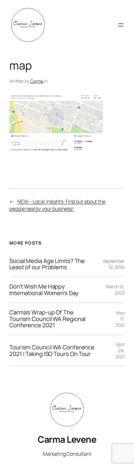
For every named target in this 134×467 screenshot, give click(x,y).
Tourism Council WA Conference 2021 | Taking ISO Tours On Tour (51, 350)
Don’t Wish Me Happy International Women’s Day (44, 289)
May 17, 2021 (120, 319)
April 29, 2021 (120, 350)
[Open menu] (121, 25)
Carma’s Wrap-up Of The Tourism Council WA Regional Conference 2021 (47, 318)
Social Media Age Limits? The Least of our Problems (47, 264)
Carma (37, 81)
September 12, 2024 (114, 264)
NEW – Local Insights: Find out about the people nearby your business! (57, 205)
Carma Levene (67, 439)
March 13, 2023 (115, 290)
